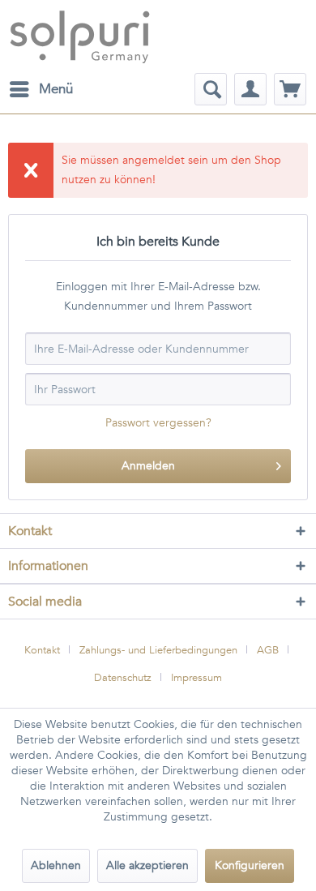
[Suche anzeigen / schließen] (210, 89)
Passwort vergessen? (158, 423)
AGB (268, 650)
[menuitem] (40, 89)
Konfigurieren (249, 865)
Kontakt (42, 650)
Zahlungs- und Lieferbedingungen (158, 650)
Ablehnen (56, 865)
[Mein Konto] (250, 89)
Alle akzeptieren (147, 865)
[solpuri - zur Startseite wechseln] (80, 36)
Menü (56, 88)
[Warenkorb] (290, 89)
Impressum (196, 677)
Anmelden (148, 465)
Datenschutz (123, 677)
